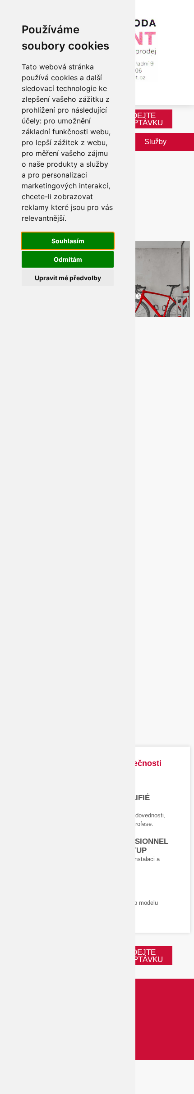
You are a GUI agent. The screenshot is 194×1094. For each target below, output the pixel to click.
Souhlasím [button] (67, 241)
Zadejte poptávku (142, 119)
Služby (155, 142)
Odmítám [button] (68, 259)
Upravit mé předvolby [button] (68, 278)
